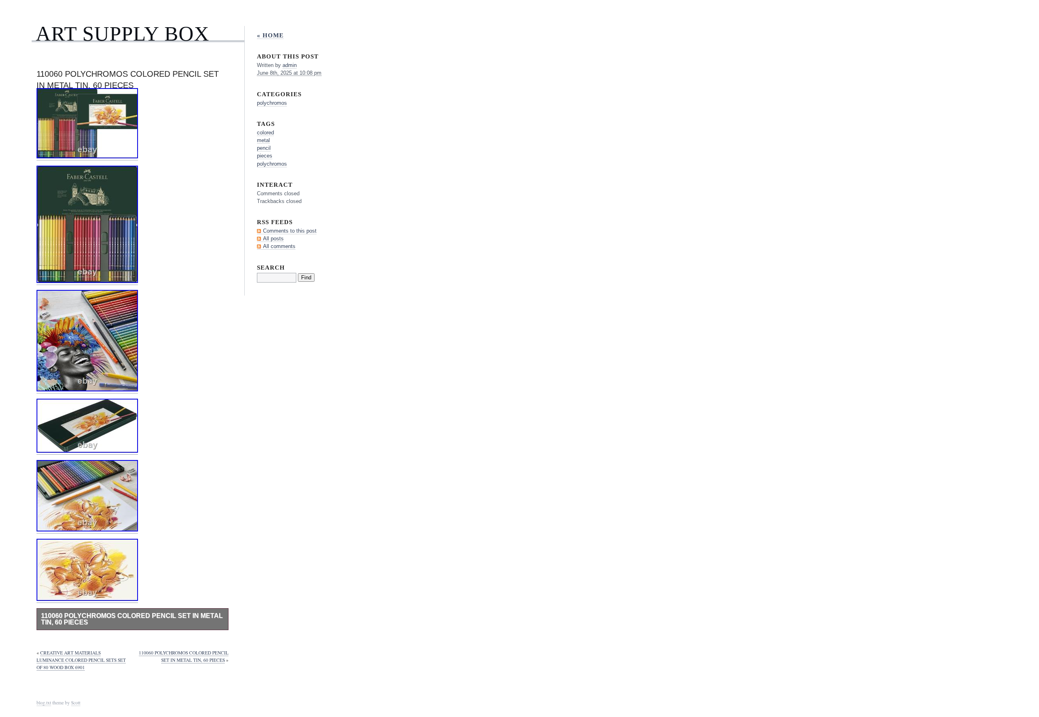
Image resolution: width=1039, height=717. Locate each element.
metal (263, 140)
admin (289, 65)
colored (265, 133)
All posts (273, 238)
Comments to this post (290, 231)
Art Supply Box (122, 33)
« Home (270, 35)
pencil (264, 148)
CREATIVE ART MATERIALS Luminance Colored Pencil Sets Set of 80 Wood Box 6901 (81, 660)
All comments (279, 246)
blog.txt (44, 703)
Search (271, 267)
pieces (264, 156)
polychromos (272, 103)
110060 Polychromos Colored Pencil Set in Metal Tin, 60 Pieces (132, 619)
